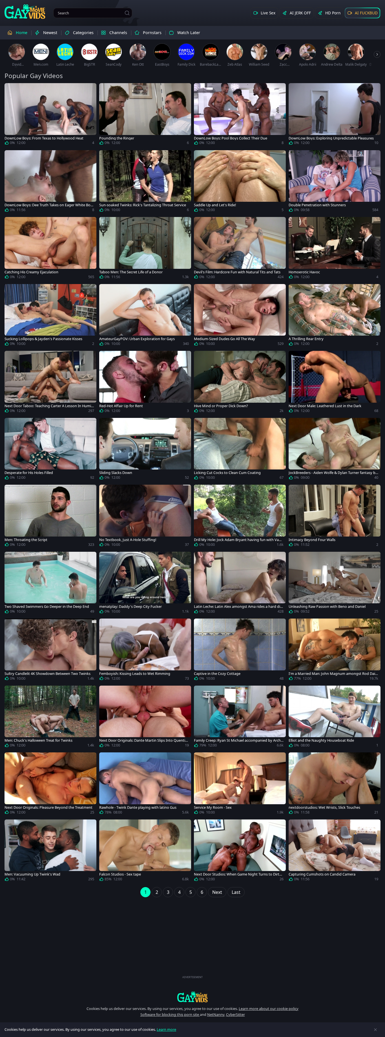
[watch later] (11, 89)
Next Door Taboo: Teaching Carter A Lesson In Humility (49, 406)
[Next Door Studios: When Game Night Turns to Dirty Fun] (240, 851)
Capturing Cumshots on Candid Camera (322, 874)
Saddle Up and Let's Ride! (215, 205)
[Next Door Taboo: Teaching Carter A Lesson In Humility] (50, 383)
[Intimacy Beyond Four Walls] (334, 517)
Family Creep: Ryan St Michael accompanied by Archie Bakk (239, 740)
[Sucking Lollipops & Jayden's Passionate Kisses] (50, 316)
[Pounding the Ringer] (145, 115)
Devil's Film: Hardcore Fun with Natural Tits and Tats (237, 272)
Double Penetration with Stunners (317, 205)
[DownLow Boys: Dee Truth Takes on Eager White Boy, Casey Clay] (50, 182)
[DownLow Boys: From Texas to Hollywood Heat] (50, 115)
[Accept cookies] (375, 1030)
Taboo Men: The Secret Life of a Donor (131, 272)
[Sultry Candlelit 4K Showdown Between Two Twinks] (50, 651)
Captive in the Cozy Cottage (217, 674)
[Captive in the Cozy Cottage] (240, 651)
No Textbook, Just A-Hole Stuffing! (127, 540)
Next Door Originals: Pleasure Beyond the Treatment (48, 807)
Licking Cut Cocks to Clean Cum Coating (227, 473)
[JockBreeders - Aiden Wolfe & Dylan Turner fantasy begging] (334, 450)
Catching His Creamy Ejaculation (31, 272)
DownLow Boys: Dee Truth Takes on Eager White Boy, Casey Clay (49, 205)
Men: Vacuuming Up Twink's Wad (32, 874)
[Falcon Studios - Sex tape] (145, 851)
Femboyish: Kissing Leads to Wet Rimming (134, 674)
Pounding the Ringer (116, 138)
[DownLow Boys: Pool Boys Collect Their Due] (240, 115)
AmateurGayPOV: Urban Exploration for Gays (137, 339)
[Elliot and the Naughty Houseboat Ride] (334, 718)
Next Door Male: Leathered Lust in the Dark (325, 406)
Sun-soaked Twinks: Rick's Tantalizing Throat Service (142, 205)
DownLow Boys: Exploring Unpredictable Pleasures (331, 138)
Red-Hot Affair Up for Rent (121, 406)
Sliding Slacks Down (115, 473)
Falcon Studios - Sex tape (120, 874)
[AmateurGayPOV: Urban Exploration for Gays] (145, 316)
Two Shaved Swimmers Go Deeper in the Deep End (47, 606)
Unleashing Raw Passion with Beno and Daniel (327, 606)
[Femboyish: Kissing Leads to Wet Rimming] (145, 651)
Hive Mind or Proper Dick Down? (221, 406)
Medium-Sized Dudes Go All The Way (224, 339)
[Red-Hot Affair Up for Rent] (145, 383)
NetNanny (215, 1014)
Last (236, 892)
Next (217, 892)
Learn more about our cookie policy (268, 1008)
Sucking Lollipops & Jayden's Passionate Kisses (43, 339)
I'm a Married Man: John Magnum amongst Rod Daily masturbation (333, 674)
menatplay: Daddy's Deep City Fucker (130, 606)
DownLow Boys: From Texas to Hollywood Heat (44, 138)
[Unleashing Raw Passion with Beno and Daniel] (334, 584)
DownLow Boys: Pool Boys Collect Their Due (230, 138)
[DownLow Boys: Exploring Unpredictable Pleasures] (334, 115)
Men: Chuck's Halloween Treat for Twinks (38, 740)
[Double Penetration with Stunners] (334, 182)
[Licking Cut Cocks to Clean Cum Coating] (240, 450)
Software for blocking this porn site (170, 1014)
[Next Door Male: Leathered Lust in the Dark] (334, 383)
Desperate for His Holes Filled (29, 473)
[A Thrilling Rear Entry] (334, 316)
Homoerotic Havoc (304, 272)
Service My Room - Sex (213, 807)
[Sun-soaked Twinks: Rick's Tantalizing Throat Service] (145, 182)
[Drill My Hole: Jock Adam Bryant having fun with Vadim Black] (240, 517)
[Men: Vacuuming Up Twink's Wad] (50, 851)
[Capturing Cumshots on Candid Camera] (334, 851)
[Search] (127, 13)
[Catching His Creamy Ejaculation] (50, 249)
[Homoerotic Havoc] (334, 249)
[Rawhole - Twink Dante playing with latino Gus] (145, 784)
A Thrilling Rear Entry (306, 339)
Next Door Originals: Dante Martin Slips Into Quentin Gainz (143, 740)
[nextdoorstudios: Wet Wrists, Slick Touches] (334, 784)
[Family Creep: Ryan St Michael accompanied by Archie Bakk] (240, 718)
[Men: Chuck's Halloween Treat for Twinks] (50, 718)
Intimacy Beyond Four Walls (312, 540)
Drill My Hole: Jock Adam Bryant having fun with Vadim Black (238, 540)
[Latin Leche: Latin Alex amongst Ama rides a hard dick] (240, 584)
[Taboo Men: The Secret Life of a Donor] (145, 249)
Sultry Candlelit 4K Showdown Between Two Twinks (47, 674)
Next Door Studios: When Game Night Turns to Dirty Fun (237, 874)
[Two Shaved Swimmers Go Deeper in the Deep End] (50, 584)
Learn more (166, 1029)
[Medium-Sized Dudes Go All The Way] (240, 316)
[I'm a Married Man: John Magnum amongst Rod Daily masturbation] (334, 651)
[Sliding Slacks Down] (145, 450)
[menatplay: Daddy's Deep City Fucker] (145, 584)
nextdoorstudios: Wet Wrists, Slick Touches (324, 807)
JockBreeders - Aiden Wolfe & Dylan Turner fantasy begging (333, 473)
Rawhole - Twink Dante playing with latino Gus (137, 807)
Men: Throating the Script (26, 540)
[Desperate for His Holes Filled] (50, 450)
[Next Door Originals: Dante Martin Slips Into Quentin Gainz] (145, 718)
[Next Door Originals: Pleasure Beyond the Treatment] (50, 784)
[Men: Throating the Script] (50, 517)
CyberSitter (235, 1014)
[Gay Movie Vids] (25, 11)
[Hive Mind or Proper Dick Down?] (240, 383)
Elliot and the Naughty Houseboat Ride (321, 740)
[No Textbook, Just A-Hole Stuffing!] (145, 517)
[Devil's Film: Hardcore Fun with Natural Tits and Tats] (240, 249)
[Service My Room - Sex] (240, 784)
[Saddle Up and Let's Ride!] (240, 182)
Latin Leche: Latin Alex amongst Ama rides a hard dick (238, 606)
